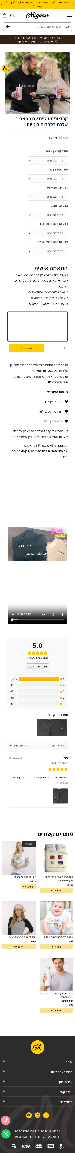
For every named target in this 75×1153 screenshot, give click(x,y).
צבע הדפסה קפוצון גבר (53, 224)
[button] (73, 4)
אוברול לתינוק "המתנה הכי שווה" (58, 936)
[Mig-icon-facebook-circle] (46, 1115)
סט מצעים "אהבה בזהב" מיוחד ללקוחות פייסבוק (59, 878)
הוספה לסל (26, 348)
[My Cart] (4, 15)
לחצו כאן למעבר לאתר (25, 437)
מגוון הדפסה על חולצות (27, 1131)
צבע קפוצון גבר (58, 205)
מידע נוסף (28, 887)
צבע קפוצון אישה (57, 187)
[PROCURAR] (6, 27)
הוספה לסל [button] (56, 890)
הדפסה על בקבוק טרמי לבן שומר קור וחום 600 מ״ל (56, 995)
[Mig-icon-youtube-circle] (29, 1115)
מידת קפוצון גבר (58, 169)
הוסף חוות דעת (37, 666)
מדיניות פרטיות (36, 1136)
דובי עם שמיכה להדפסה (25, 876)
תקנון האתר (21, 1136)
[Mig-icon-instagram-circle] (37, 1115)
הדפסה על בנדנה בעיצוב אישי (22, 936)
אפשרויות (56, 947)
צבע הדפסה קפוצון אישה (53, 242)
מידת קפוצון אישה (57, 151)
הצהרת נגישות (53, 1136)
